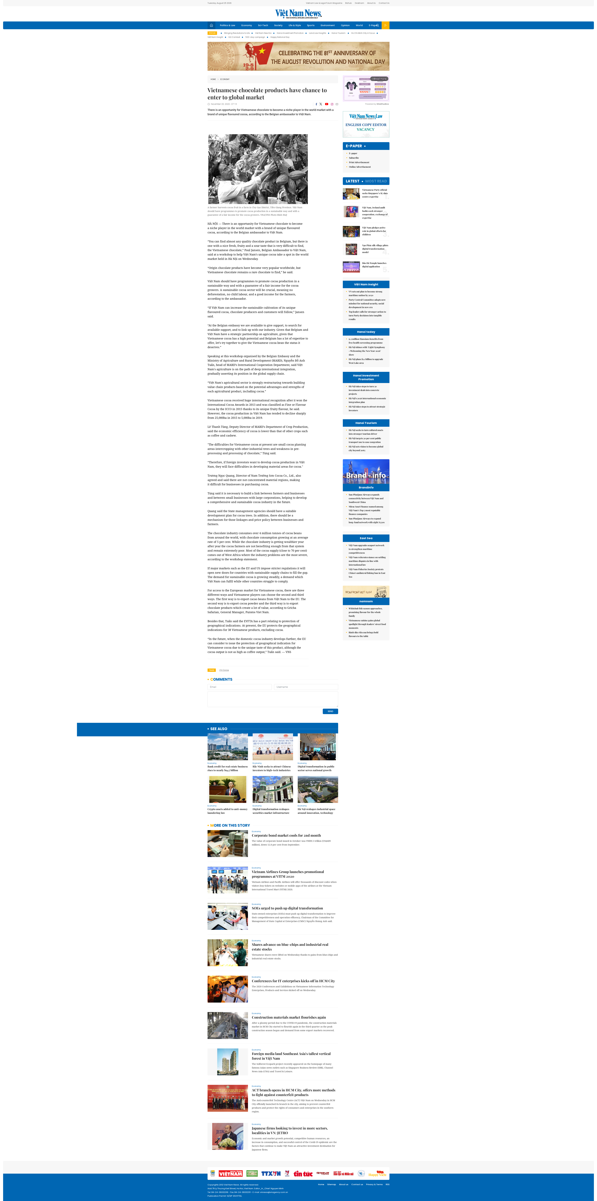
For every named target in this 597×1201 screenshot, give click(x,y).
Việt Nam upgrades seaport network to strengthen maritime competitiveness (366, 549)
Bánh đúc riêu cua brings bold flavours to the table (363, 634)
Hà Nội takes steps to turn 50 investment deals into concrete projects (364, 390)
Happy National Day (280, 37)
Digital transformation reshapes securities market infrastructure (271, 810)
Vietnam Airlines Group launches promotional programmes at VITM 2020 (288, 874)
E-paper (354, 146)
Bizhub (348, 3)
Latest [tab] (352, 181)
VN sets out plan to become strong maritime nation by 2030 (365, 293)
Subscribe (354, 157)
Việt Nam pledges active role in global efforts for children (374, 231)
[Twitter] (320, 104)
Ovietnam (359, 3)
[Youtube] (327, 104)
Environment (328, 25)
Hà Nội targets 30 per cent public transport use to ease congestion (365, 440)
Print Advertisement (359, 162)
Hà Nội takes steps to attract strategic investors (367, 408)
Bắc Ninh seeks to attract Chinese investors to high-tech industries (272, 768)
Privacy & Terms (374, 1184)
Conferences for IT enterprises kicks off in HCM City (293, 980)
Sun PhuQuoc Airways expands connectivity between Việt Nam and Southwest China (366, 498)
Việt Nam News (298, 13)
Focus (212, 33)
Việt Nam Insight (215, 37)
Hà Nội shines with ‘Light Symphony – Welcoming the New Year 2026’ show (367, 351)
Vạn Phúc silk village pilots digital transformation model (375, 249)
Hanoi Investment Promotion (290, 33)
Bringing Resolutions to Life (237, 33)
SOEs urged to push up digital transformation (287, 908)
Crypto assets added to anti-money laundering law (228, 810)
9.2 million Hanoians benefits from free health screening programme (366, 340)
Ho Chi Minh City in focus (363, 33)
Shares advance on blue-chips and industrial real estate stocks (290, 946)
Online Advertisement (360, 166)
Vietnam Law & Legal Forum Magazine (324, 3)
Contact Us (384, 3)
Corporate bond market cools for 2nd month (286, 835)
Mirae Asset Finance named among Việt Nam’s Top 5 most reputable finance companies (366, 510)
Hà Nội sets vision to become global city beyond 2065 (366, 448)
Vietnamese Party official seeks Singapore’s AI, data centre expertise (375, 193)
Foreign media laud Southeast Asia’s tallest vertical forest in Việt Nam (291, 1056)
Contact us (357, 1184)
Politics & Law (227, 25)
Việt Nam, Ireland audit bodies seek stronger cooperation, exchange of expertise (375, 212)
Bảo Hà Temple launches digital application (374, 265)
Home (213, 79)
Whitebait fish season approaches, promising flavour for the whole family (365, 612)
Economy (246, 25)
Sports (311, 25)
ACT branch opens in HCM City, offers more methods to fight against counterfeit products (293, 1092)
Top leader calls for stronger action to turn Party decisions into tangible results (367, 315)
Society (278, 25)
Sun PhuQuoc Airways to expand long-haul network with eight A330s (366, 520)
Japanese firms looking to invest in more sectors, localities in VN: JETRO (290, 1130)
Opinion (345, 25)
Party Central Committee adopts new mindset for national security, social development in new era (367, 303)
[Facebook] (316, 104)
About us (343, 1184)
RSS (387, 1184)
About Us (371, 3)
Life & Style (295, 25)
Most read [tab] (376, 181)
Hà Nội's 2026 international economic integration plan (367, 400)
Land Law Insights (317, 33)
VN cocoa (224, 670)
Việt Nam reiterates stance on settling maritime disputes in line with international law (367, 561)
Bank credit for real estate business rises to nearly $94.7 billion (228, 768)
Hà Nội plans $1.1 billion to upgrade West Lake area (366, 361)
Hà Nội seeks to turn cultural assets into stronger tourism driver (366, 432)
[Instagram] (332, 104)
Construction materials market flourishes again (289, 1017)
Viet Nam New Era (263, 33)
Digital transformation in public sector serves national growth (316, 768)
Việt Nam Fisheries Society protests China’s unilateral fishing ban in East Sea (367, 573)
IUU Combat (234, 37)
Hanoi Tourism (339, 33)
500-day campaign (255, 37)
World (359, 25)
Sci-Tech (263, 25)
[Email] (337, 104)
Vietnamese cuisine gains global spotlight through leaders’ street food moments (367, 624)
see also (218, 729)
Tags (211, 670)
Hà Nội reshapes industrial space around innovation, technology (316, 810)
